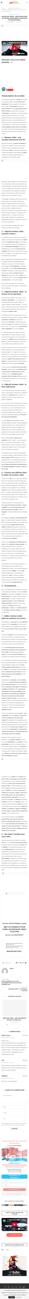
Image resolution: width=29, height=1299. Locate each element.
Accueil (3, 8)
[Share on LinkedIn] (22, 963)
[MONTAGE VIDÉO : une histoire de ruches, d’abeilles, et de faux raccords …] (14, 1008)
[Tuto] (14, 1256)
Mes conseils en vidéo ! (15, 1235)
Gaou (12, 22)
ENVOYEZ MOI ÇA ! (14, 1189)
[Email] (23, 1287)
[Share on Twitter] (20, 963)
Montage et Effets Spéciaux (14, 8)
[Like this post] (16, 963)
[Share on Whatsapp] (23, 963)
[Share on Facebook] (18, 963)
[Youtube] (20, 1287)
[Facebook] (5, 1287)
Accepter (12, 1297)
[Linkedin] (16, 1287)
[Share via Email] (25, 963)
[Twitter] (9, 1287)
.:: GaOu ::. (7, 1249)
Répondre (24, 1035)
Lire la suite (18, 1297)
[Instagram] (12, 1287)
